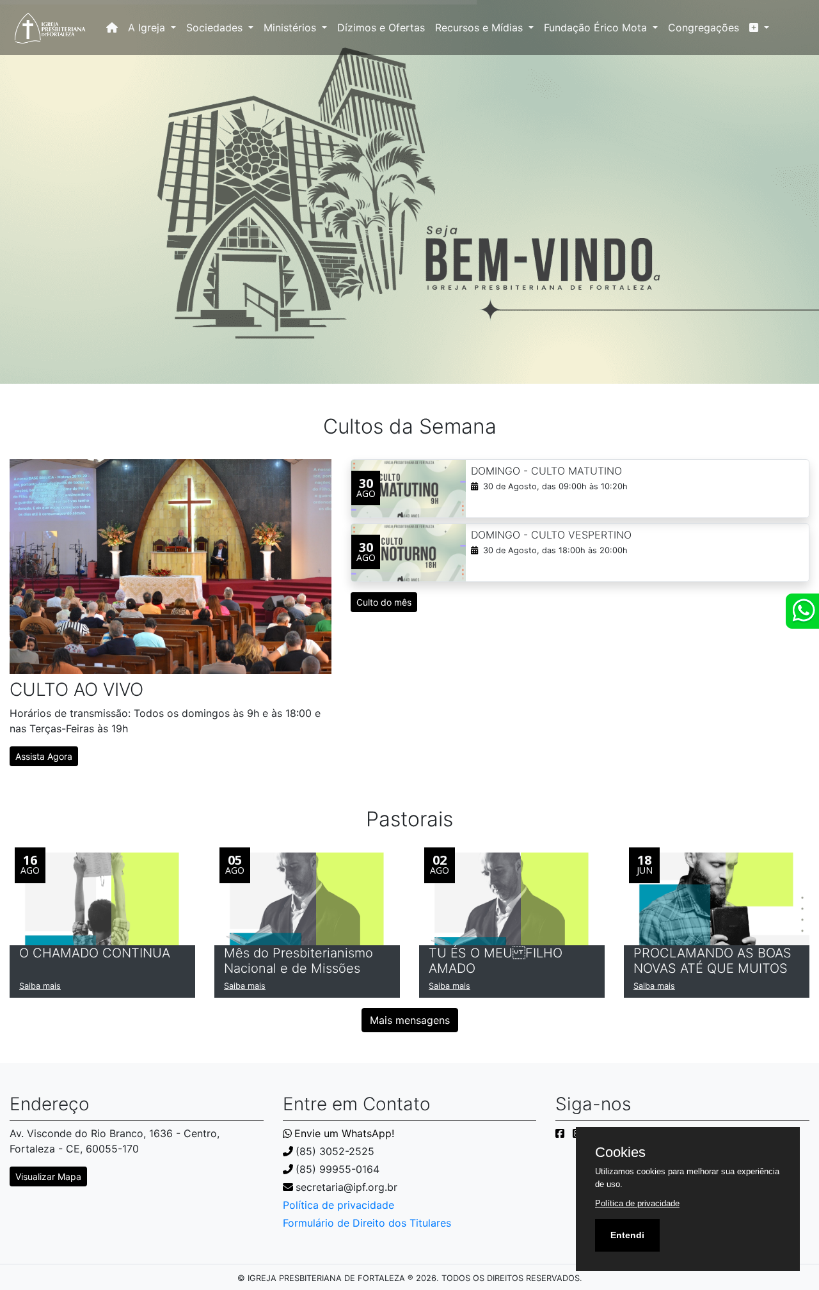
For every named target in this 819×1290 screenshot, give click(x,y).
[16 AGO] (102, 898)
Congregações (703, 27)
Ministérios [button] (291, 27)
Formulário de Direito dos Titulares (367, 1222)
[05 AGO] (307, 898)
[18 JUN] (716, 898)
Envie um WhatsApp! (344, 1133)
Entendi (627, 1235)
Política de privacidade (338, 1205)
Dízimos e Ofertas (381, 27)
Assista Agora (43, 756)
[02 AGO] (512, 898)
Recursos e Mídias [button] (480, 27)
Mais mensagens (410, 1020)
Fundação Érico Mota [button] (597, 27)
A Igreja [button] (148, 27)
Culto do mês (383, 602)
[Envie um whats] (802, 611)
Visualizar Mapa (48, 1176)
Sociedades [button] (216, 27)
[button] (759, 27)
